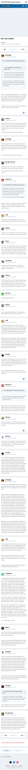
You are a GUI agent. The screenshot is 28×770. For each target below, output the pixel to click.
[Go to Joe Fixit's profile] (2, 294)
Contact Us (14, 766)
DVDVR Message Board (10, 2)
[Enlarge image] (25, 253)
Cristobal (8, 685)
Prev (5, 49)
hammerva (8, 179)
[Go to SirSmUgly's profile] (2, 56)
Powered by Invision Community (14, 767)
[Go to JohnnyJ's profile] (2, 418)
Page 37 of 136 (13, 49)
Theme (7, 766)
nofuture (7, 436)
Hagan (7, 627)
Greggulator (8, 573)
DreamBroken (9, 713)
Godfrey (7, 118)
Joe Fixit (7, 293)
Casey (7, 241)
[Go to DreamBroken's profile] (2, 714)
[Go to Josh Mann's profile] (2, 261)
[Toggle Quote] (3, 60)
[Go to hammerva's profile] (2, 180)
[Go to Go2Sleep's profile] (2, 652)
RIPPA (3, 42)
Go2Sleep (8, 651)
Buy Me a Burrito (10, 162)
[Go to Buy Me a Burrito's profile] (2, 162)
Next (23, 49)
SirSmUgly (8, 55)
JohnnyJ (7, 417)
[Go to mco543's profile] (2, 355)
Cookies (20, 766)
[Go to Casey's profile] (2, 242)
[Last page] (26, 49)
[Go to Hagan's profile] (2, 628)
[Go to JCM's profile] (2, 215)
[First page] (2, 49)
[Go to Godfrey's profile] (2, 119)
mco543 (7, 354)
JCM (6, 215)
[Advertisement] (14, 23)
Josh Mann (8, 260)
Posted (10, 56)
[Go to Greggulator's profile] (2, 574)
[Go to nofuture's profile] (2, 437)
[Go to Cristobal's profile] (2, 686)
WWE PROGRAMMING (15, 44)
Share (7, 750)
